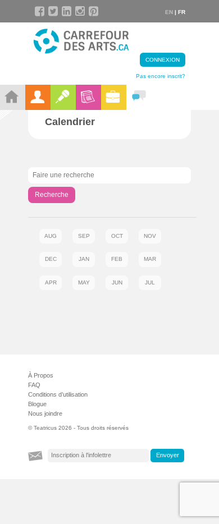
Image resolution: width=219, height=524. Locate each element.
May (84, 282)
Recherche (52, 195)
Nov (150, 236)
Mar (150, 259)
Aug (50, 236)
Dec (51, 259)
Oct (117, 236)
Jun (117, 282)
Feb (116, 259)
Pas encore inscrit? (160, 76)
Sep (84, 236)
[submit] (167, 455)
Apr (51, 282)
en (169, 12)
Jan (84, 259)
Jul (150, 282)
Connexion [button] (162, 60)
